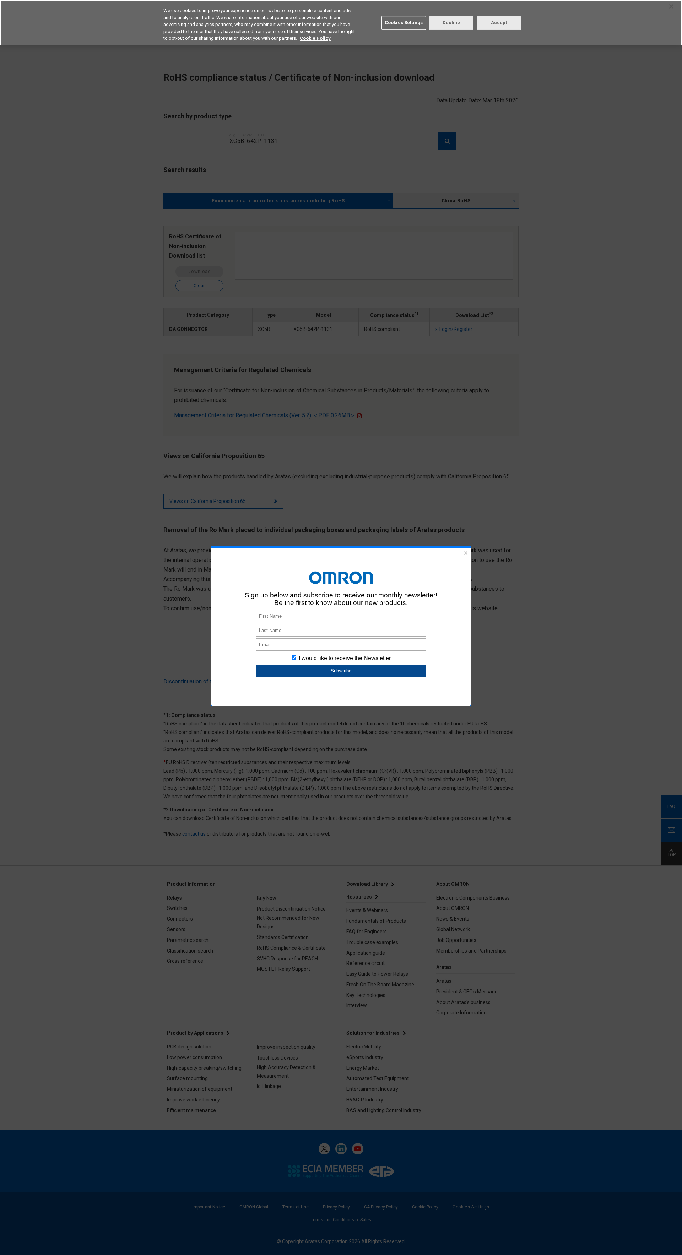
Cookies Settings (404, 22)
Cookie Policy (315, 38)
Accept (499, 22)
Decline (451, 22)
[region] (341, 22)
